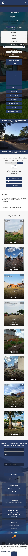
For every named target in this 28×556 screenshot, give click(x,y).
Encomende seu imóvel (14, 526)
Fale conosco (14, 528)
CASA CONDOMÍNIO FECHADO (14, 83)
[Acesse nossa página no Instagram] (15, 488)
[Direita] (26, 136)
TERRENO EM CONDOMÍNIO (14, 111)
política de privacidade (5, 551)
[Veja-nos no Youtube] (19, 488)
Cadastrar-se (14, 474)
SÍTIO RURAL (14, 99)
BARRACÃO (14, 76)
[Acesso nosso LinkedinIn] (15, 491)
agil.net (19, 539)
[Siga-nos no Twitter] (12, 491)
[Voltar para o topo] (3, 543)
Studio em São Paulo (14, 103)
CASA (14, 80)
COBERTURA (14, 91)
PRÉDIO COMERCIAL (14, 95)
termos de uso (14, 551)
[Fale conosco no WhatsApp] (12, 488)
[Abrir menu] (25, 2)
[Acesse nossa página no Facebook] (9, 488)
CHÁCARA (14, 87)
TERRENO (14, 107)
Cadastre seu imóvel (14, 525)
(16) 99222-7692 (15, 13)
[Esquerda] (1, 136)
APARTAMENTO (14, 72)
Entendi (14, 554)
